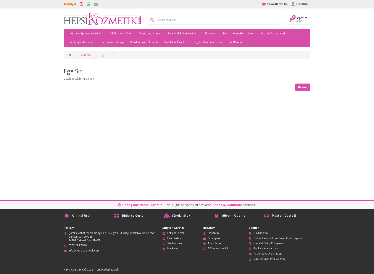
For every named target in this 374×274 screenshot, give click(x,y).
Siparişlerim (215, 238)
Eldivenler (211, 33)
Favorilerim (215, 243)
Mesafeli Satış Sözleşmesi (268, 243)
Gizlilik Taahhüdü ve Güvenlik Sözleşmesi (278, 238)
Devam (303, 87)
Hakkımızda (260, 233)
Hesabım (213, 233)
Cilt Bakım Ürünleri (121, 33)
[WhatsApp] (88, 4)
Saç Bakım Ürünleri (175, 42)
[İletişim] (96, 4)
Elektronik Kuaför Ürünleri (239, 33)
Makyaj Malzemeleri (82, 42)
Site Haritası (174, 243)
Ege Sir (105, 55)
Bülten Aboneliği (218, 248)
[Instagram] (81, 4)
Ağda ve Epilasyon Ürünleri (86, 33)
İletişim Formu (176, 233)
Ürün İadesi (174, 238)
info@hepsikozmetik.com (84, 250)
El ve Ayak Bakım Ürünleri (183, 33)
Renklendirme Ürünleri (144, 42)
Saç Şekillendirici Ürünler (209, 42)
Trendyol (70, 4)
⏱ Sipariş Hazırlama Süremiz (140, 205)
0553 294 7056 (78, 245)
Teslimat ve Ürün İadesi (267, 253)
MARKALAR (236, 42)
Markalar (86, 55)
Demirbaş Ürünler (150, 33)
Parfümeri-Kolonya (112, 42)
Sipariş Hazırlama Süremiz (269, 259)
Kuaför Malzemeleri (273, 33)
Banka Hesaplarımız (265, 248)
